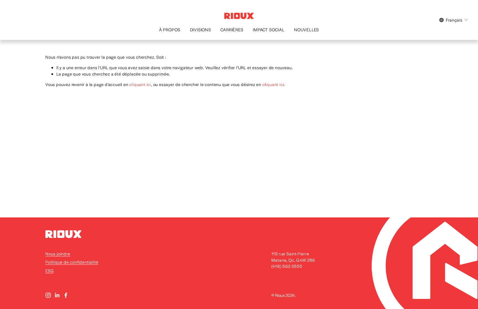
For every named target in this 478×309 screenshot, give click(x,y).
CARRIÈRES (231, 29)
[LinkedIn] (57, 295)
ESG (49, 270)
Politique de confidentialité (71, 262)
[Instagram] (48, 295)
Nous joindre (57, 253)
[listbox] (453, 20)
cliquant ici (140, 84)
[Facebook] (66, 295)
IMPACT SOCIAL (268, 29)
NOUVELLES (306, 29)
